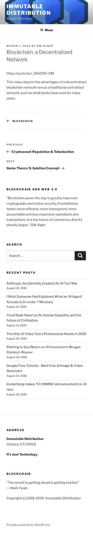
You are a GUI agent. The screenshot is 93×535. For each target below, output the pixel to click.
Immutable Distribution (28, 9)
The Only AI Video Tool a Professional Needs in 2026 (46, 334)
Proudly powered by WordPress (28, 525)
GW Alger (45, 45)
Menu (49, 30)
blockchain (23, 121)
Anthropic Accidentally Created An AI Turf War (41, 283)
